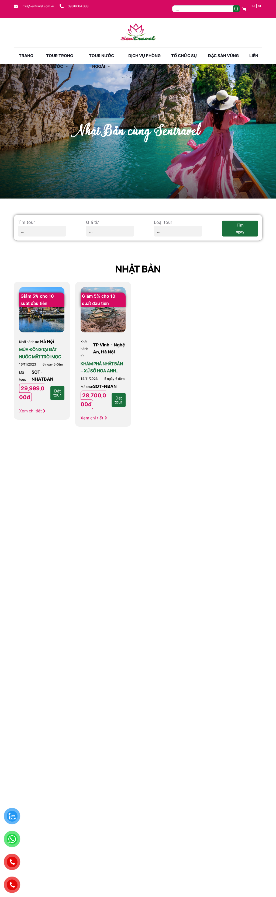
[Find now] (236, 8)
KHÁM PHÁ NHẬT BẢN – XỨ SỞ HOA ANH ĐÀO (102, 371)
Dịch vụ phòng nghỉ (144, 57)
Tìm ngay (240, 228)
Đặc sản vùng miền (223, 57)
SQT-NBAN (105, 386)
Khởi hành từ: (29, 342)
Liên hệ (253, 57)
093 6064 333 (78, 6)
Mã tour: (87, 387)
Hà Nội (47, 341)
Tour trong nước (59, 57)
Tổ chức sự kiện (184, 57)
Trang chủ (26, 57)
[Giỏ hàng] (244, 9)
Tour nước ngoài (101, 57)
